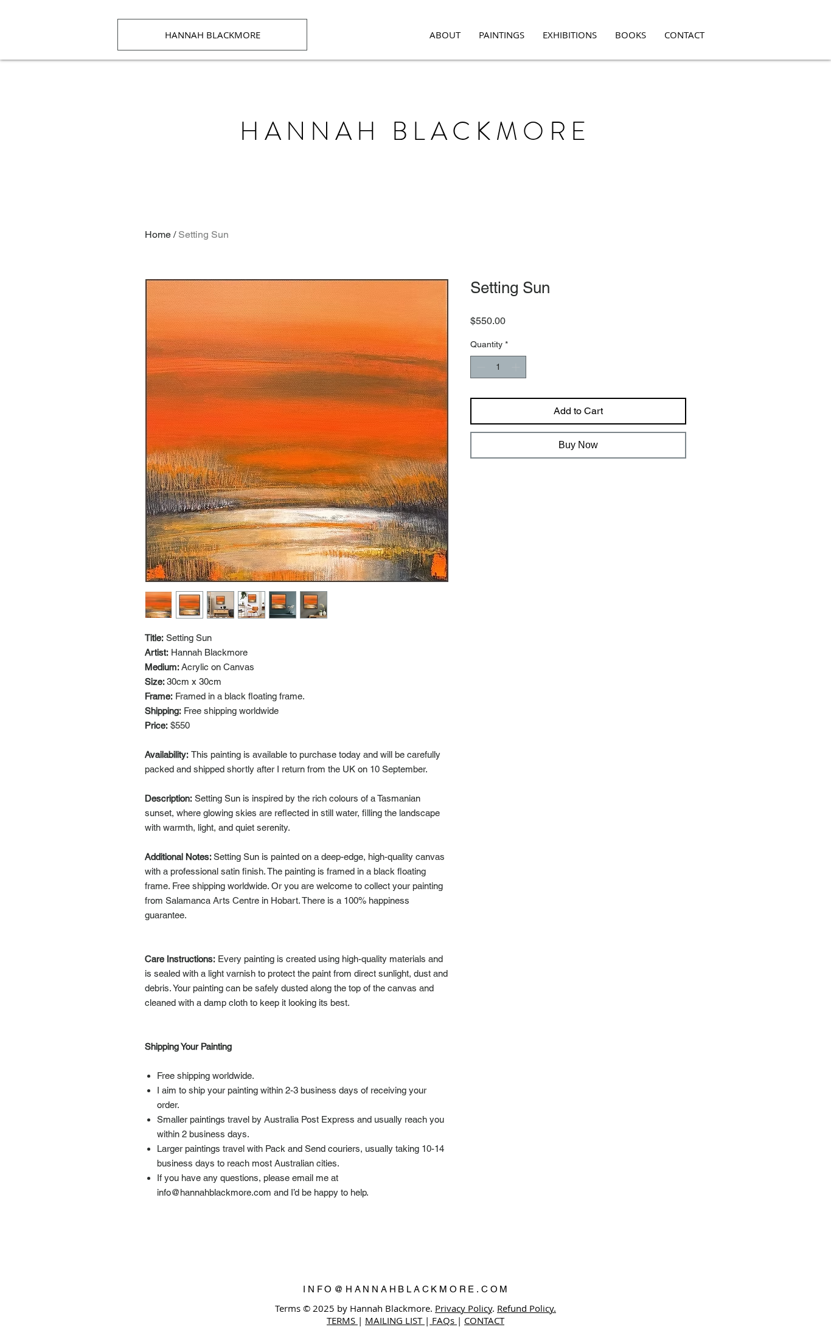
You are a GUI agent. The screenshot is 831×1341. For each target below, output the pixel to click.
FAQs (443, 1320)
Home (158, 234)
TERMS (342, 1320)
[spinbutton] (498, 367)
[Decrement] (479, 367)
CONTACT (484, 1320)
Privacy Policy (463, 1308)
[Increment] (516, 367)
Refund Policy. (526, 1308)
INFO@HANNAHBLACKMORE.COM (406, 1289)
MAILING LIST (395, 1320)
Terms (288, 1308)
